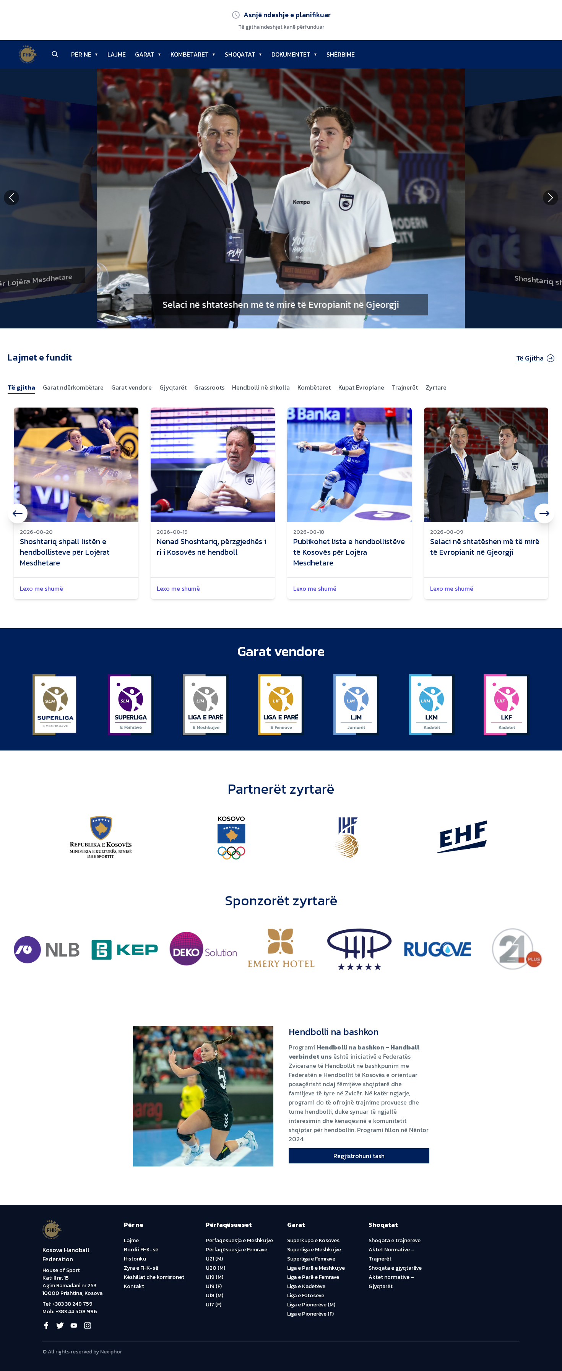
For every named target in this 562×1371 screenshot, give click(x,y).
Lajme (131, 1240)
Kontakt (134, 1286)
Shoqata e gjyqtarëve (395, 1268)
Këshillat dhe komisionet (154, 1277)
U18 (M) (214, 1295)
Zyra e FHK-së (141, 1268)
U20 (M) (215, 1268)
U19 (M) (214, 1277)
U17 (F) (213, 1305)
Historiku (135, 1259)
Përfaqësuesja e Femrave (236, 1250)
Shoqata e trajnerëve (395, 1240)
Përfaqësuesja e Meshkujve (239, 1240)
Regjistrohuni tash (359, 1155)
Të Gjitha (530, 358)
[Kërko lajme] (55, 54)
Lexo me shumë (41, 588)
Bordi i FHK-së (141, 1250)
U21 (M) (214, 1259)
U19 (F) (214, 1286)
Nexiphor (111, 1352)
